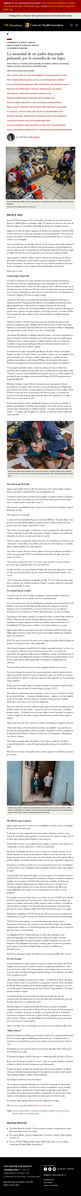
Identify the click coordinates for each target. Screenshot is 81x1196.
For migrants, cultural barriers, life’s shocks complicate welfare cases (35, 111)
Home (7, 34)
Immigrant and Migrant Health (42, 1111)
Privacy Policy (49, 1180)
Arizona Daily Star (43, 1106)
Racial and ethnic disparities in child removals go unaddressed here (34, 102)
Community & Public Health (21, 42)
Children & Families (17, 48)
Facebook (45, 1169)
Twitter (50, 1169)
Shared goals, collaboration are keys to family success (29, 93)
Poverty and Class (62, 1111)
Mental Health (17, 1114)
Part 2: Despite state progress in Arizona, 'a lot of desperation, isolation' (36, 80)
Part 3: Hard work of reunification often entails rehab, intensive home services (38, 84)
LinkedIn (70, 1169)
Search (71, 25)
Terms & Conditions (51, 1185)
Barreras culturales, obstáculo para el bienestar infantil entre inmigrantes (37, 116)
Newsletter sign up (54, 1175)
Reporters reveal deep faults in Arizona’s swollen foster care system (34, 89)
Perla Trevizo (34, 137)
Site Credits (48, 1183)
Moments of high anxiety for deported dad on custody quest (31, 98)
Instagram (61, 1169)
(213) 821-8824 (14, 1185)
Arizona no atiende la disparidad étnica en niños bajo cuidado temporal (36, 125)
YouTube (54, 1169)
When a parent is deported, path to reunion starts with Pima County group (36, 107)
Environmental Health (20, 1111)
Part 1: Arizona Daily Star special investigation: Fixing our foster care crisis (37, 75)
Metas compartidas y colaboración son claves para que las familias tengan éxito (39, 130)
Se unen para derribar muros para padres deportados (29, 120)
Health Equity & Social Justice (23, 45)
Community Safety (31, 1114)
